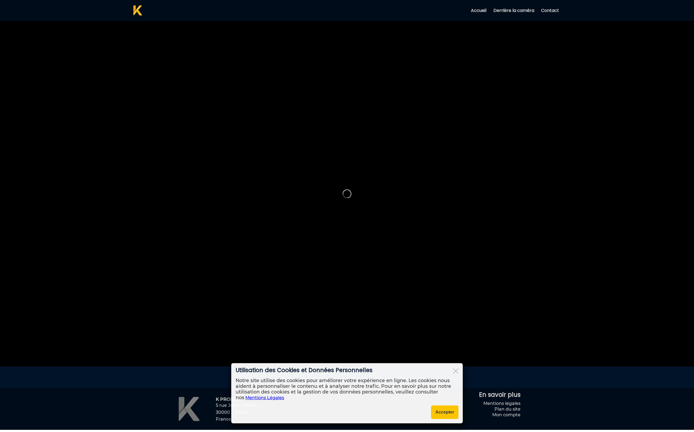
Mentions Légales (264, 397)
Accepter (444, 412)
